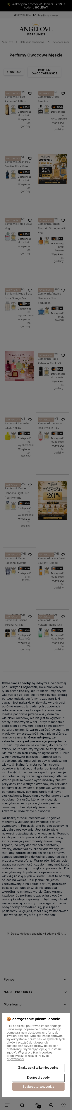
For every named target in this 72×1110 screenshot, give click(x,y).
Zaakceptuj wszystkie (38, 1086)
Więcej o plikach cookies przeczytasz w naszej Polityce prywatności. (29, 1056)
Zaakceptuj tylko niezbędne (38, 1067)
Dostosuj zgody (38, 1077)
